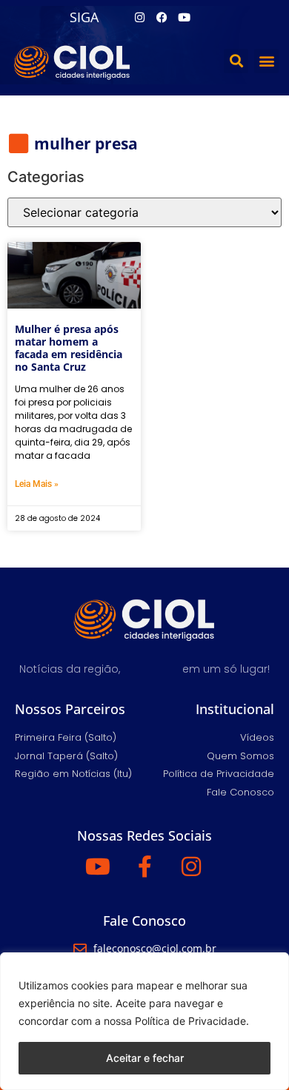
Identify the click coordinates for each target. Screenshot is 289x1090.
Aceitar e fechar (145, 1058)
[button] (236, 61)
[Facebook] (161, 17)
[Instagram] (139, 17)
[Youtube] (184, 17)
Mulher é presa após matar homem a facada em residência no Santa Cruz (68, 347)
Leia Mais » (37, 484)
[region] (144, 1021)
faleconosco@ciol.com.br (154, 948)
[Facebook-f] (144, 866)
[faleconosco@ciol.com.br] (80, 948)
